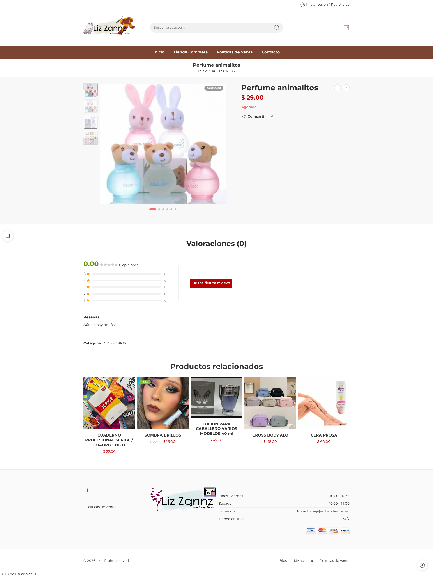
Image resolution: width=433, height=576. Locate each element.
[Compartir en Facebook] (272, 116)
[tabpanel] (163, 145)
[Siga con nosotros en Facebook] (87, 490)
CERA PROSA (324, 435)
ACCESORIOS (223, 71)
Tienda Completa (190, 52)
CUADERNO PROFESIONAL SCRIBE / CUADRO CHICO (109, 440)
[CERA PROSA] (324, 403)
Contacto (271, 52)
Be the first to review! (211, 283)
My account (303, 561)
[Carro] (346, 27)
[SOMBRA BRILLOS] (163, 403)
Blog (283, 561)
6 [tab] (175, 213)
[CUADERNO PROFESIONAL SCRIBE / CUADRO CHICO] (109, 403)
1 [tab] (153, 213)
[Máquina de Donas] (337, 87)
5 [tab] (171, 213)
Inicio (158, 52)
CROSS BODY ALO (270, 435)
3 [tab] (163, 213)
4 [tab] (167, 213)
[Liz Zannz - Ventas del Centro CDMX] (109, 27)
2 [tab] (159, 213)
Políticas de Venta (235, 52)
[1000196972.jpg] (163, 144)
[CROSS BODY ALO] (270, 403)
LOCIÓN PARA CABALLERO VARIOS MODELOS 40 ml (216, 429)
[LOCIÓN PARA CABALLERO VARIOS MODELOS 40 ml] (216, 397)
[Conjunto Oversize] (346, 87)
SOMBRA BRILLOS (163, 435)
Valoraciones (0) (216, 243)
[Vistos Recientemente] (422, 565)
